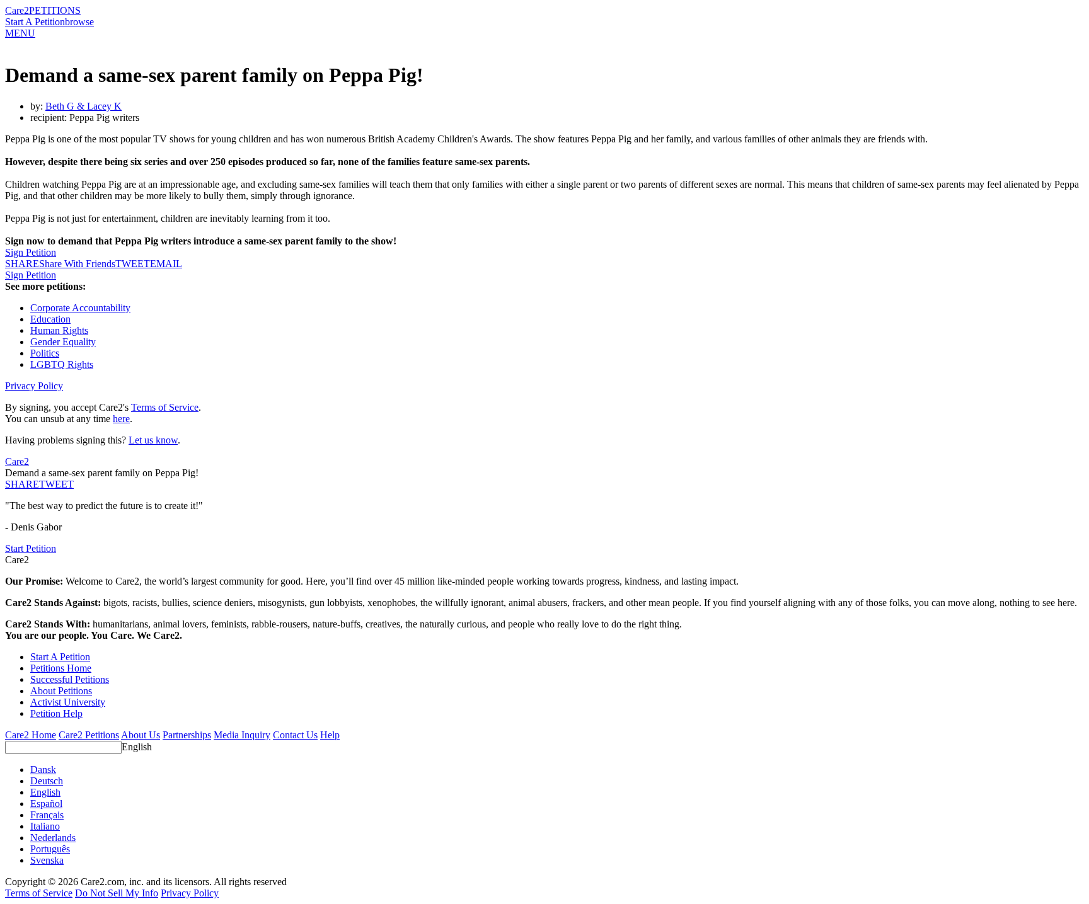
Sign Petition (30, 252)
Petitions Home (60, 668)
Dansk (43, 769)
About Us (140, 734)
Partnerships (187, 734)
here (121, 418)
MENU (20, 33)
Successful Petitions (69, 679)
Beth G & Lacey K (83, 106)
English (137, 746)
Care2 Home (30, 734)
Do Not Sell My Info (116, 893)
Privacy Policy (34, 385)
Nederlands (53, 837)
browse (79, 21)
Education (50, 319)
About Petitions (61, 690)
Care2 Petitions (89, 734)
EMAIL (166, 263)
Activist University (67, 702)
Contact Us (295, 734)
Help (330, 734)
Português (50, 849)
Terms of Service (165, 407)
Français (47, 815)
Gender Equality (63, 341)
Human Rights (59, 330)
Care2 (17, 10)
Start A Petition (35, 21)
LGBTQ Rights (61, 364)
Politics (44, 353)
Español (46, 803)
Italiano (45, 826)
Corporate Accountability (80, 307)
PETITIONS (55, 10)
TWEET (132, 263)
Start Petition (30, 548)
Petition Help (56, 713)
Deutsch (46, 780)
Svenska (47, 860)
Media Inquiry (242, 734)
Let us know (153, 440)
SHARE (22, 484)
